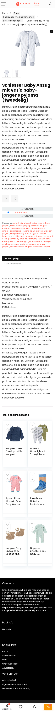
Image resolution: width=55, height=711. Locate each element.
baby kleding (19, 223)
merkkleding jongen (21, 236)
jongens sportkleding (11, 231)
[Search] (50, 4)
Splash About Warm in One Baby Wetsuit (13, 501)
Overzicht (7, 629)
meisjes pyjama (32, 233)
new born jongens (33, 239)
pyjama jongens (28, 244)
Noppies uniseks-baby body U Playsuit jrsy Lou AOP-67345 (38, 555)
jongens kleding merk (19, 228)
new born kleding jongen (21, 241)
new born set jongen (11, 244)
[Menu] (3, 4)
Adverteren (8, 667)
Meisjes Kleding (17, 233)
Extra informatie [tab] (13, 263)
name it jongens (38, 236)
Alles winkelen (9, 655)
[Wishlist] (20, 707)
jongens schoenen (37, 228)
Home (5, 13)
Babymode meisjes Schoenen (18, 16)
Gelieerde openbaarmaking (16, 688)
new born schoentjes (41, 241)
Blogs (4, 659)
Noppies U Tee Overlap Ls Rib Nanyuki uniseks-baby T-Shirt (14, 454)
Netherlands (21, 212)
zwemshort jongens (41, 246)
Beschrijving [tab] (11, 258)
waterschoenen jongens (21, 246)
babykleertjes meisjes (35, 223)
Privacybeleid (9, 680)
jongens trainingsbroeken (33, 231)
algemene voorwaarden (14, 684)
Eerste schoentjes (12, 20)
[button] (51, 31)
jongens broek (32, 225)
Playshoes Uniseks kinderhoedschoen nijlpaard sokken (38, 504)
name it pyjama (17, 239)
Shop (16, 13)
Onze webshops (10, 663)
